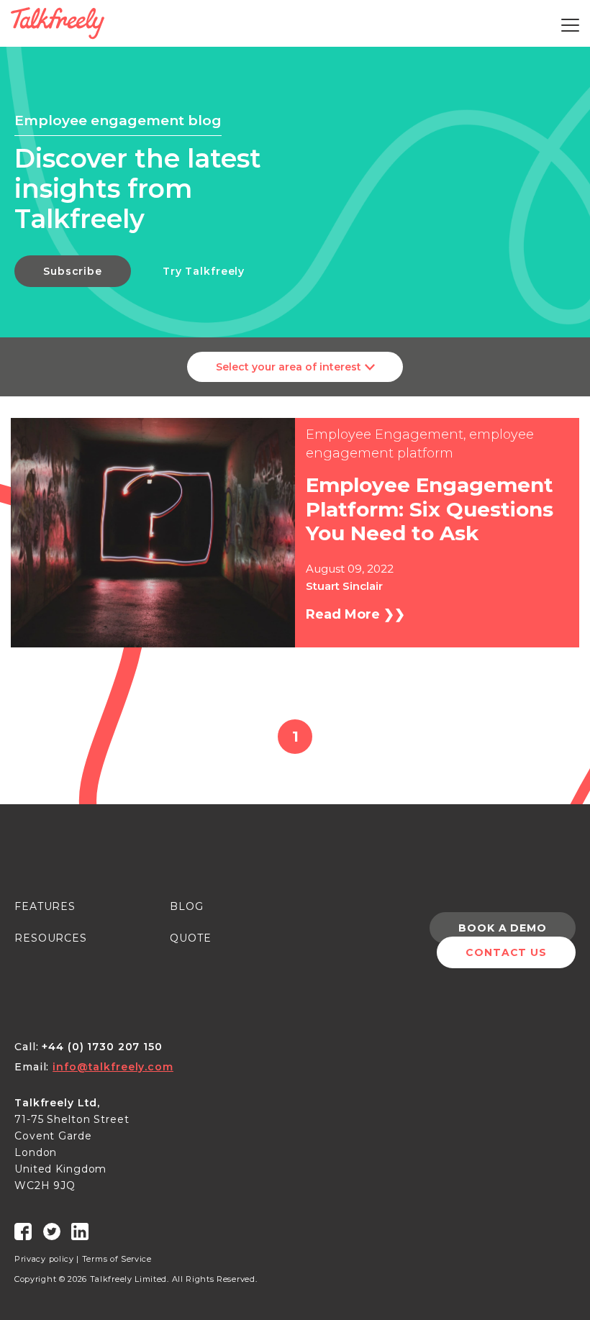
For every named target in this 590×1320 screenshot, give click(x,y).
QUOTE (190, 938)
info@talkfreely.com (113, 1066)
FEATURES (45, 906)
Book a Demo (502, 927)
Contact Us (506, 952)
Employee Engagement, (386, 434)
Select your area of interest (288, 366)
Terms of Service (117, 1259)
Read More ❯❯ (355, 614)
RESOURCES (50, 938)
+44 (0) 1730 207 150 (102, 1046)
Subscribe (72, 271)
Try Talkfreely (204, 271)
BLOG (187, 906)
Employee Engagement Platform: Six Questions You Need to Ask (429, 509)
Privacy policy (44, 1259)
